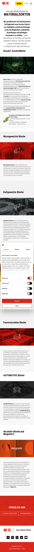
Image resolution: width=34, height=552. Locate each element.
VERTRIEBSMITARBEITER (25, 513)
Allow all (17, 301)
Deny (17, 306)
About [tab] (28, 249)
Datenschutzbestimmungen (14, 548)
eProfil (26, 3)
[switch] (29, 283)
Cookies (23, 548)
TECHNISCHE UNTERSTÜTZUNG (10, 513)
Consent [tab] (6, 249)
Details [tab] (17, 249)
